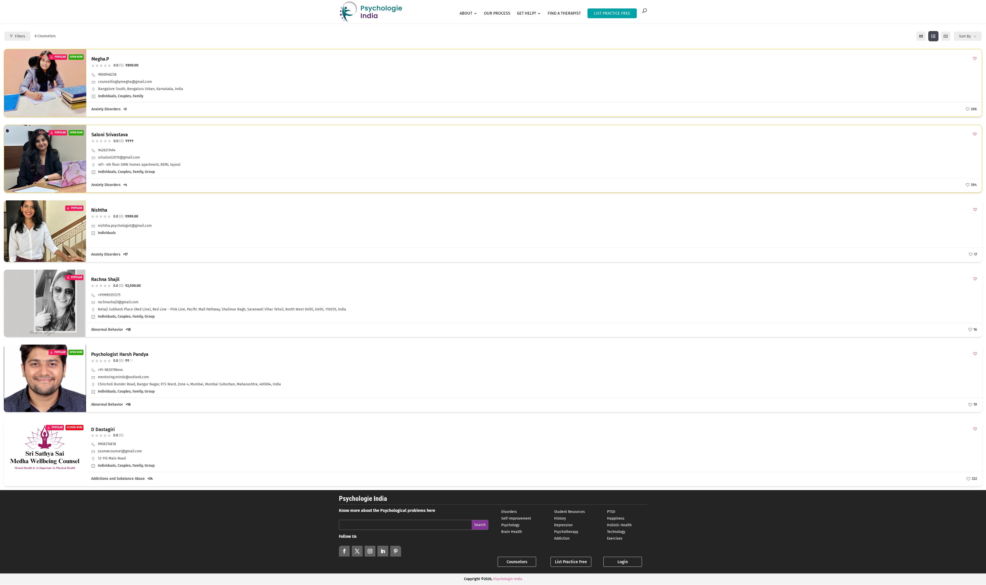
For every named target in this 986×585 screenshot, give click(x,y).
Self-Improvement (516, 518)
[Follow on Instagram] (370, 551)
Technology (616, 532)
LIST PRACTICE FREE (612, 13)
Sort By (965, 36)
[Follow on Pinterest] (395, 551)
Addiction (562, 538)
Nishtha (99, 210)
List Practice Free (571, 561)
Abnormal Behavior (107, 329)
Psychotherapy (566, 532)
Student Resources (569, 512)
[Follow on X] (357, 551)
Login (623, 561)
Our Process (497, 14)
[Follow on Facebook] (344, 551)
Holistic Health (619, 525)
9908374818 (107, 444)
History (560, 518)
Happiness (615, 518)
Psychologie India (507, 579)
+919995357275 (109, 295)
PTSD (611, 512)
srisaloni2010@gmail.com (119, 157)
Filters (20, 36)
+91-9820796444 (110, 370)
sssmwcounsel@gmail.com (120, 451)
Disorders (509, 512)
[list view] (933, 36)
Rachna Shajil (105, 279)
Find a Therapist (564, 14)
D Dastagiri (103, 429)
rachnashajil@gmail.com (118, 302)
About (466, 14)
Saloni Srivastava (109, 135)
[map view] (946, 36)
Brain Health (511, 532)
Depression (563, 525)
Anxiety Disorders (106, 109)
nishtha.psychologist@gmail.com (125, 225)
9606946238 (107, 74)
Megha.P (100, 59)
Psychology (510, 525)
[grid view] (921, 36)
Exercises (614, 538)
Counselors (517, 561)
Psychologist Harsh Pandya (119, 354)
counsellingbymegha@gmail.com (125, 82)
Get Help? (526, 14)
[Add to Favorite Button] (975, 58)
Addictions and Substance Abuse (118, 478)
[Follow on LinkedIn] (382, 551)
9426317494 (106, 150)
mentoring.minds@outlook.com (123, 377)
